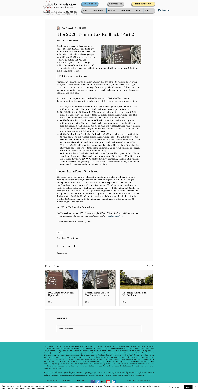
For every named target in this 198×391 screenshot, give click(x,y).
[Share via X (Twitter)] (63, 246)
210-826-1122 (52, 12)
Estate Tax (66, 238)
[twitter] (98, 382)
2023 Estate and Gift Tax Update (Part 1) (61, 294)
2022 (59, 232)
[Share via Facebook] (58, 246)
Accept (188, 387)
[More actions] (140, 28)
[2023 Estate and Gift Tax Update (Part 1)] (61, 279)
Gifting (75, 238)
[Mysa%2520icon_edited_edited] (103, 382)
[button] (98, 10)
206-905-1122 (71, 12)
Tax (58, 238)
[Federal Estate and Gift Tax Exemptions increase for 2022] (99, 279)
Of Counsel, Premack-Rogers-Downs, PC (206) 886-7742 (60, 14)
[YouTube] (108, 382)
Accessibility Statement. (136, 375)
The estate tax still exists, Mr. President (135, 294)
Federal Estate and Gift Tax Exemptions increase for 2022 (98, 294)
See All (150, 266)
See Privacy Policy (39, 388)
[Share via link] (74, 246)
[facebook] (93, 382)
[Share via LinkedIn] (69, 246)
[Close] (195, 387)
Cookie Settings (174, 387)
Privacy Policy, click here (120, 375)
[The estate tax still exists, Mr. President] (136, 279)
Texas (45, 12)
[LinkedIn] (114, 382)
